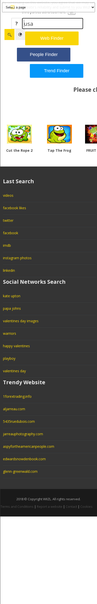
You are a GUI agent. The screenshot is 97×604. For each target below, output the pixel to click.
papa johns (12, 308)
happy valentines (16, 346)
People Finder (44, 54)
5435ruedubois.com (19, 421)
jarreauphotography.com (23, 434)
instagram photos (17, 258)
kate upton (11, 296)
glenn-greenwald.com (20, 471)
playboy (9, 358)
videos (8, 195)
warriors (9, 333)
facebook (10, 232)
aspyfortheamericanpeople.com (28, 446)
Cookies (86, 506)
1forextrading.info (17, 396)
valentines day (14, 370)
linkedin (9, 270)
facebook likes (14, 208)
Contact (71, 506)
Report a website (49, 506)
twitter (8, 220)
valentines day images (21, 320)
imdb (7, 245)
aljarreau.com (14, 408)
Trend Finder (56, 70)
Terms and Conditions (17, 506)
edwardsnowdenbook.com (24, 458)
